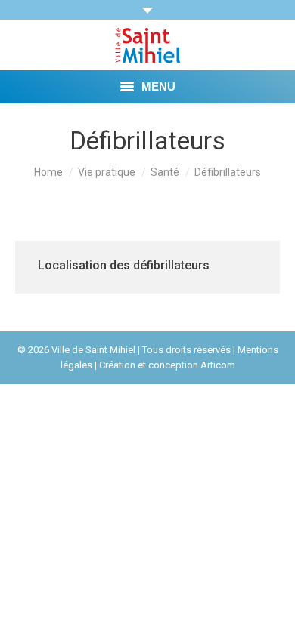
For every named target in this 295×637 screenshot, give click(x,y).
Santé (165, 172)
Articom (217, 365)
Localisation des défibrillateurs (124, 265)
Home (48, 172)
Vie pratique (106, 172)
